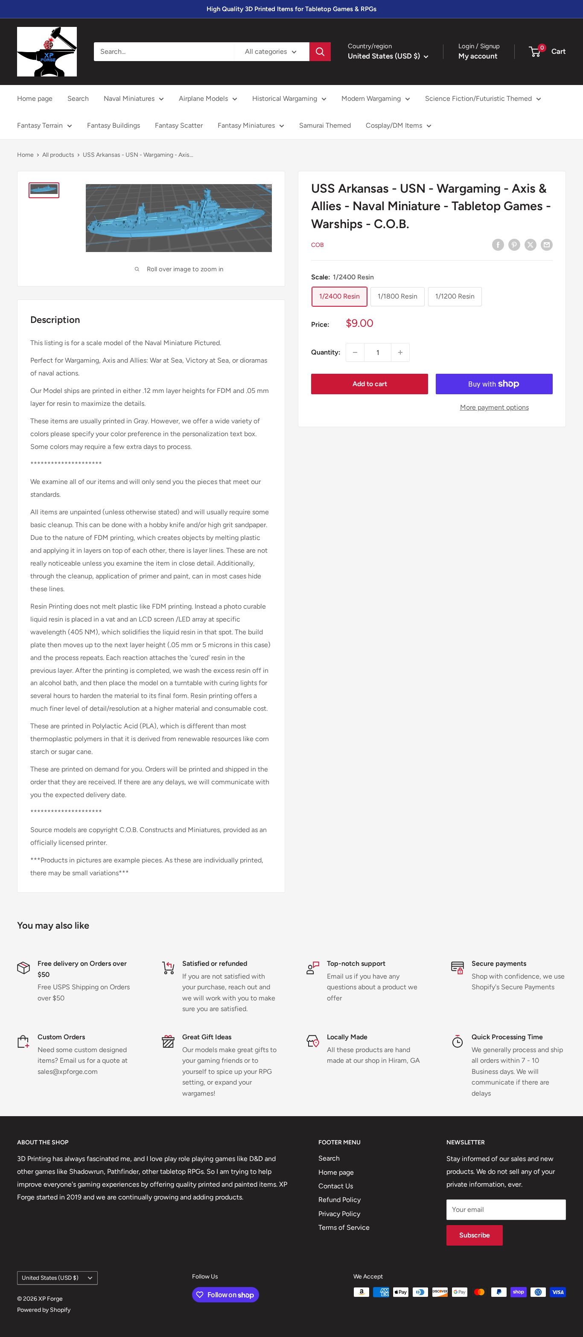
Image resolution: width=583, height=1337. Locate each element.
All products (58, 154)
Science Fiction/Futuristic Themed (478, 98)
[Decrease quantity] (355, 352)
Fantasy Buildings (113, 125)
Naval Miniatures (129, 98)
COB (317, 245)
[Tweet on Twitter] (530, 244)
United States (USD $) (50, 1277)
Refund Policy (339, 1200)
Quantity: (326, 352)
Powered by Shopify (43, 1310)
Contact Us (335, 1186)
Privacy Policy (339, 1214)
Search (78, 98)
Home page (34, 98)
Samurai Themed (325, 125)
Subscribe (474, 1235)
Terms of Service (344, 1227)
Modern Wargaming (371, 98)
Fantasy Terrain (40, 125)
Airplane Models (203, 98)
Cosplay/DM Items (394, 125)
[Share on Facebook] (498, 244)
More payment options (494, 407)
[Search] (320, 51)
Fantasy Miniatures (246, 125)
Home (25, 154)
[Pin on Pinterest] (514, 244)
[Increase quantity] (400, 352)
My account (478, 56)
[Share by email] (547, 244)
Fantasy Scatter (179, 125)
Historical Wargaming (284, 98)
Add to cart (370, 384)
